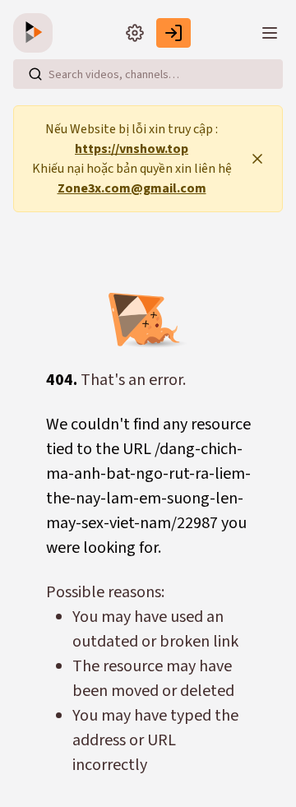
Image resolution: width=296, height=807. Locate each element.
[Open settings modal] (135, 33)
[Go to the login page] (173, 33)
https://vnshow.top (131, 149)
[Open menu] (269, 33)
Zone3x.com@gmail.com (132, 188)
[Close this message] (257, 158)
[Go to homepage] (36, 33)
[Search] (35, 74)
